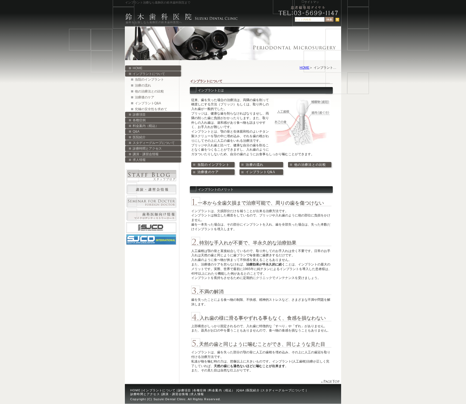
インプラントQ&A (148, 103)
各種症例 (139, 120)
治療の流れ (143, 85)
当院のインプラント (149, 79)
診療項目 (139, 114)
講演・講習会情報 (146, 154)
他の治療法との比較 (149, 91)
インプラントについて (149, 74)
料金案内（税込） (146, 126)
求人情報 (139, 160)
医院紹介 (139, 137)
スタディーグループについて (154, 143)
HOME (304, 68)
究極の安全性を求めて (151, 109)
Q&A (136, 131)
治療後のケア (144, 97)
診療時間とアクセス (147, 148)
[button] (213, 164)
